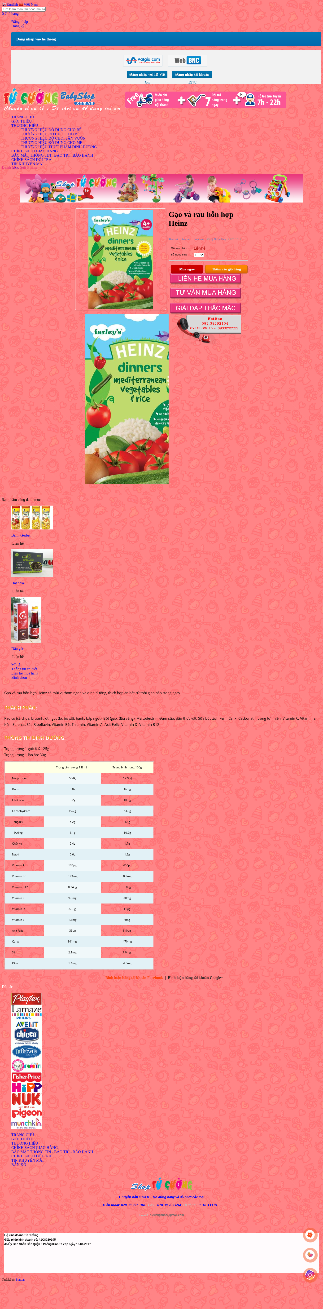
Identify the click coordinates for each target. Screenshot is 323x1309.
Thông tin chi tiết (24, 669)
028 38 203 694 (169, 1205)
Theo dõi (174, 239)
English (12, 4)
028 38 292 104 (133, 1205)
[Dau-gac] (26, 641)
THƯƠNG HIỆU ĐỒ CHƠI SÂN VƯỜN (53, 138)
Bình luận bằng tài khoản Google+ (195, 978)
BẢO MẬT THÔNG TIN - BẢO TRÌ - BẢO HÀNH (52, 155)
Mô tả (15, 665)
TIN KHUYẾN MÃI (27, 164)
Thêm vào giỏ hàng (226, 269)
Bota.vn (20, 1279)
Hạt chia (17, 583)
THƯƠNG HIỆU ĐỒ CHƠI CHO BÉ (50, 134)
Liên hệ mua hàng (24, 673)
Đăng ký (17, 26)
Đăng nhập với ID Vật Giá (147, 75)
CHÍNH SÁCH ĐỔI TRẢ (31, 160)
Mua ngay (187, 269)
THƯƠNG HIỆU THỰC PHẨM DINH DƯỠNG (59, 147)
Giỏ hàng (10, 14)
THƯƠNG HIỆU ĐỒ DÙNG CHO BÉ (51, 130)
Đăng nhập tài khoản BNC (192, 75)
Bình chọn (19, 677)
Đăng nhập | (20, 22)
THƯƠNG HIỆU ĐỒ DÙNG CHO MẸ (51, 143)
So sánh (186, 239)
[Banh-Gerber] (32, 528)
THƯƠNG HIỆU (24, 125)
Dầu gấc (17, 649)
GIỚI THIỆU (21, 121)
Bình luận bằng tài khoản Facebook (134, 978)
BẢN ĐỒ (18, 1165)
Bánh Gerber (21, 535)
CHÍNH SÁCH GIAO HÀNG (34, 151)
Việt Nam (30, 4)
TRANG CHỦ (22, 117)
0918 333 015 (209, 1205)
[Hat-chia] (32, 576)
